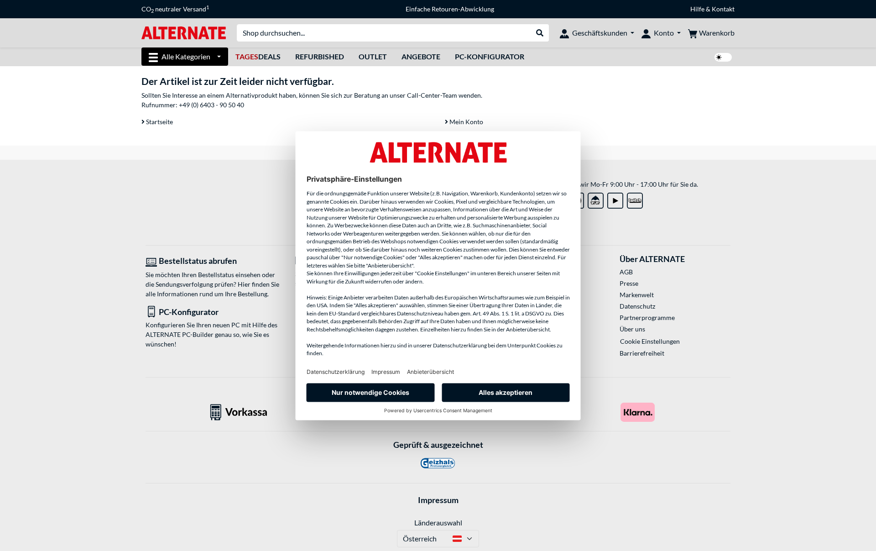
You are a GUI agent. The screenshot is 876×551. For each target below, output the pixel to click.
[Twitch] (635, 199)
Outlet (373, 56)
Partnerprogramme (647, 317)
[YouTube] (615, 199)
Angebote (421, 56)
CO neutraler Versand (175, 9)
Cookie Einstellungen (650, 341)
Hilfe (697, 9)
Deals (258, 56)
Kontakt (723, 9)
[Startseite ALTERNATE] (183, 32)
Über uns (632, 329)
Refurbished (319, 56)
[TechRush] (596, 199)
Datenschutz (637, 306)
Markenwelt (637, 295)
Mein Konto (465, 122)
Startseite (159, 122)
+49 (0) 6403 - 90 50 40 (211, 105)
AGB (626, 272)
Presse (629, 283)
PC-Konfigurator (489, 56)
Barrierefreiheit (642, 353)
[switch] (723, 57)
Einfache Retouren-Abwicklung (450, 9)
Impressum (438, 500)
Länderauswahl (438, 522)
